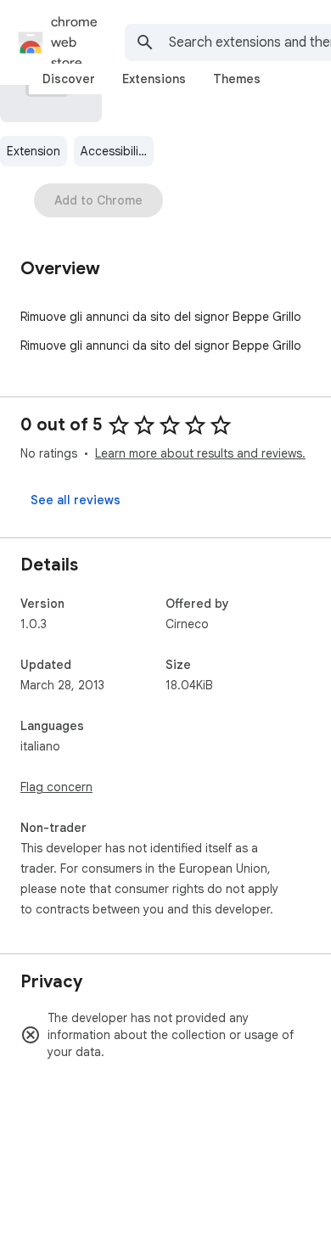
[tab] (69, 79)
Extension (33, 151)
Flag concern (56, 787)
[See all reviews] (75, 500)
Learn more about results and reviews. (200, 453)
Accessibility (115, 151)
